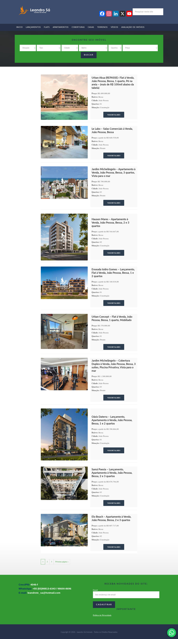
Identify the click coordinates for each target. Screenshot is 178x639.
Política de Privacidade (102, 615)
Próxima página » (61, 561)
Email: (95, 590)
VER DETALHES (113, 114)
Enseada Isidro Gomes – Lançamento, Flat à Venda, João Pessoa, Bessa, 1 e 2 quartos (113, 273)
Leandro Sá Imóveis (34, 10)
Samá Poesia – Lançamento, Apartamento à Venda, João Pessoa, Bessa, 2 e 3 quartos (112, 473)
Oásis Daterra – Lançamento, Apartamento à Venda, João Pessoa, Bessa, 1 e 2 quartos (112, 420)
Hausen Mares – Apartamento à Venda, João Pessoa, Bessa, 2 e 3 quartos (110, 222)
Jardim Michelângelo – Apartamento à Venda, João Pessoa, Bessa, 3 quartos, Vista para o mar (113, 172)
